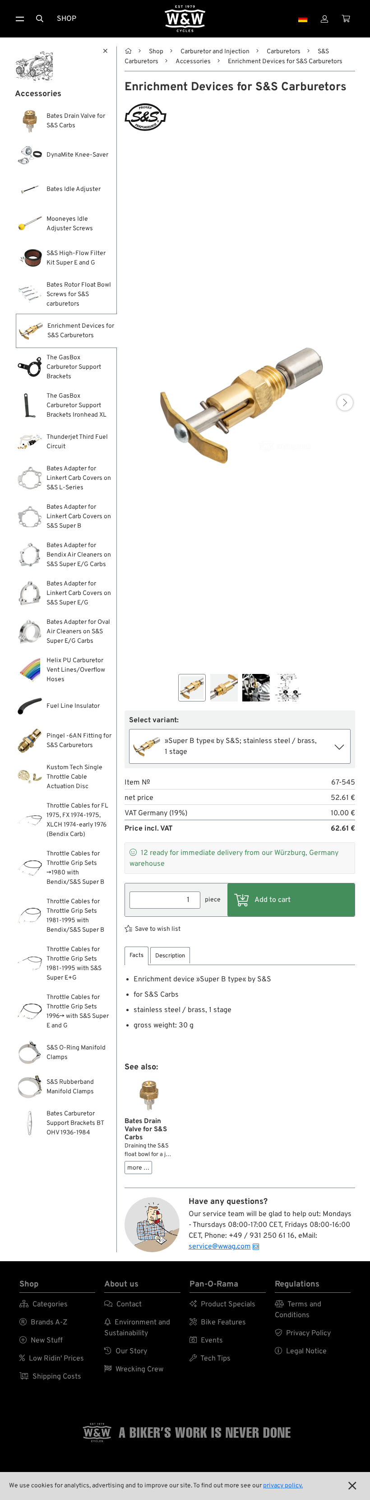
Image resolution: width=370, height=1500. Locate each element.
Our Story (125, 1351)
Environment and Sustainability (137, 1328)
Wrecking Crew (133, 1369)
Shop (66, 18)
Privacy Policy (303, 1333)
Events (206, 1340)
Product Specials (222, 1304)
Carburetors (284, 52)
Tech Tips (210, 1358)
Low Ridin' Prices (51, 1358)
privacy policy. (283, 1486)
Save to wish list (157, 929)
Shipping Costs (50, 1376)
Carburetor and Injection (215, 52)
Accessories (193, 61)
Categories (43, 1304)
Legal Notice (301, 1351)
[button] (345, 402)
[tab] (136, 956)
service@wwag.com (220, 1246)
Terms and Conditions (298, 1310)
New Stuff (41, 1340)
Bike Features (218, 1322)
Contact (123, 1304)
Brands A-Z (43, 1322)
